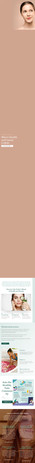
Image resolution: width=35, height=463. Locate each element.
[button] (16, 302)
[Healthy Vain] (2, 1)
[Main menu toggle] (33, 2)
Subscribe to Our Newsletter (7, 402)
